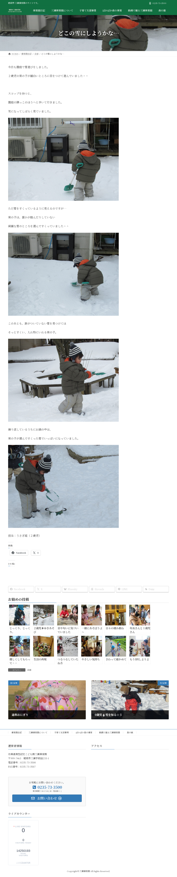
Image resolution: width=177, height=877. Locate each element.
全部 (29, 669)
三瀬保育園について (38, 732)
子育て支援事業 (61, 732)
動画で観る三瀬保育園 (109, 732)
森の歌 (130, 732)
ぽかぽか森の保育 (84, 732)
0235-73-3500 (159, 3)
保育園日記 (16, 732)
